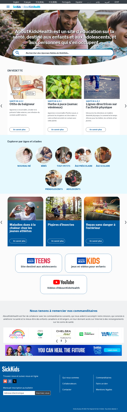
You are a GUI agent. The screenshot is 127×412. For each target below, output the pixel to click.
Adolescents (73, 189)
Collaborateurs (69, 383)
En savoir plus (19, 129)
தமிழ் (98, 2)
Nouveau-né (24, 166)
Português (66, 2)
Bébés (44, 166)
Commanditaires (103, 377)
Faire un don (102, 383)
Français (27, 2)
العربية (107, 2)
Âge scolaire (103, 166)
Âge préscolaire (83, 166)
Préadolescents (53, 189)
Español (79, 2)
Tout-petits (63, 166)
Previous (1, 105)
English (16, 2)
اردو (89, 2)
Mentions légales (104, 389)
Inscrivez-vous (42, 393)
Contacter (66, 389)
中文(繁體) (53, 2)
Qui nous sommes (70, 377)
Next (125, 105)
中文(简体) (40, 2)
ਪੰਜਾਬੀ (116, 2)
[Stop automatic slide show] (61, 340)
